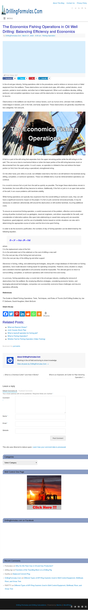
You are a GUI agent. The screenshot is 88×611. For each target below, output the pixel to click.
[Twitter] (75, 8)
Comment (6, 399)
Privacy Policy (82, 3)
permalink (16, 346)
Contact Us (71, 3)
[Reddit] (27, 312)
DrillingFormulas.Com (13, 35)
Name (5, 416)
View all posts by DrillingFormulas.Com (33, 364)
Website (5, 430)
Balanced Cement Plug (21, 574)
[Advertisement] (44, 57)
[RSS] (85, 8)
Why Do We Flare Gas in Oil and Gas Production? (34, 566)
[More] (39, 312)
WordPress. (67, 605)
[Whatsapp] (33, 312)
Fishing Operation (48, 35)
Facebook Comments (25, 391)
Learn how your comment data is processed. (49, 447)
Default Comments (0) (10, 391)
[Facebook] (72, 8)
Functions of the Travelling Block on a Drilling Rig (33, 570)
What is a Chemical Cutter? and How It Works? (21, 374)
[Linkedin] (22, 312)
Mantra (59, 605)
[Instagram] (82, 8)
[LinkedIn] (78, 8)
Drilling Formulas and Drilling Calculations (31, 605)
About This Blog (58, 3)
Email (5, 423)
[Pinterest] (16, 312)
